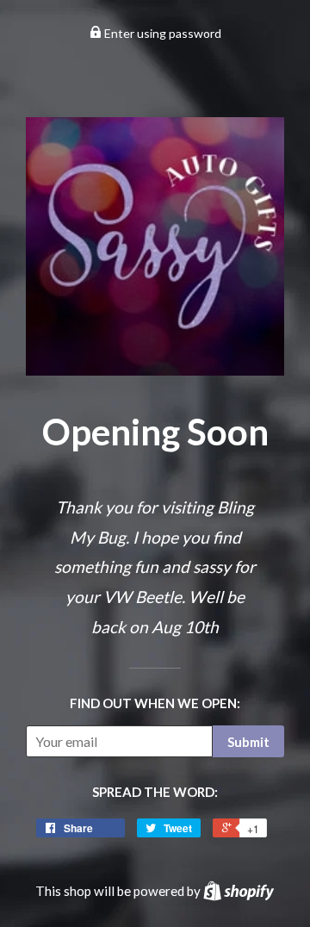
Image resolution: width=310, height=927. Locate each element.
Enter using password (161, 33)
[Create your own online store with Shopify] (238, 891)
